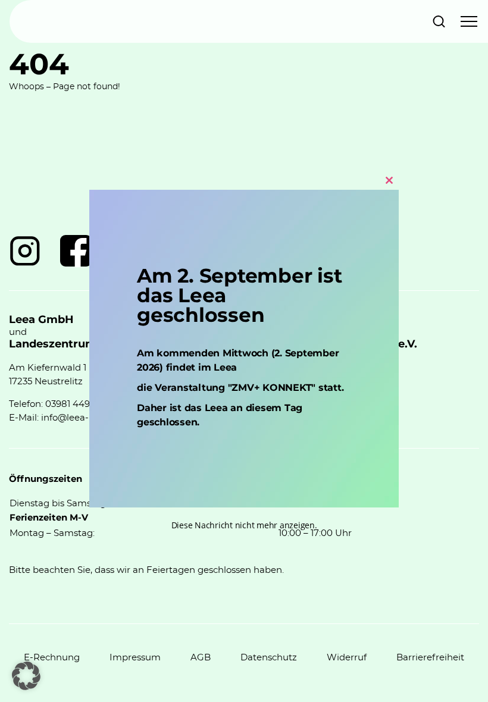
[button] (26, 676)
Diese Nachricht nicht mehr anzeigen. (244, 525)
